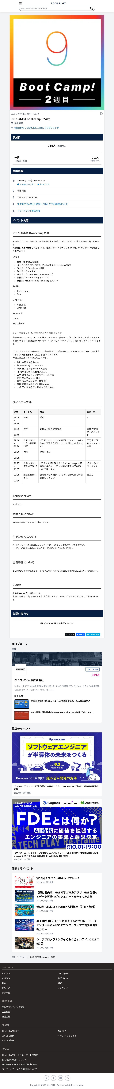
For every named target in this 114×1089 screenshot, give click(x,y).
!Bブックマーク (93, 634)
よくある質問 (8, 1035)
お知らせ (62, 1030)
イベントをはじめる (67, 1035)
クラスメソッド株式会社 (28, 210)
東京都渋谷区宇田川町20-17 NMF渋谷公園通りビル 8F (42, 204)
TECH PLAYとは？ (10, 1030)
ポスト (71, 634)
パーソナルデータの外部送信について (19, 1069)
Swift (29, 127)
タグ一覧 (6, 992)
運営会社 (6, 1016)
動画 (4, 982)
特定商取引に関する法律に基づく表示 (19, 1064)
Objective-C (20, 127)
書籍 (60, 982)
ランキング (63, 987)
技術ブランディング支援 (13, 1006)
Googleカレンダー (27, 184)
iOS (34, 127)
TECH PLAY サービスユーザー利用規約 (20, 1054)
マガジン (6, 978)
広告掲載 (6, 1011)
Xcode (40, 127)
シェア (81, 634)
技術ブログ (63, 978)
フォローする (92, 669)
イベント (22, 957)
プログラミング (51, 127)
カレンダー (63, 973)
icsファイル (44, 184)
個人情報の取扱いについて (14, 1059)
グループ (6, 987)
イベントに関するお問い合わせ (59, 623)
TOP (13, 957)
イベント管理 (8, 1040)
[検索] (91, 8)
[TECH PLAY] (58, 3)
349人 (96, 675)
